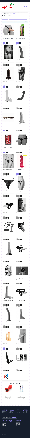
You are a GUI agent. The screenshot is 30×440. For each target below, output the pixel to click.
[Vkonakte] (18, 417)
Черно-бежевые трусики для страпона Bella (20, 191)
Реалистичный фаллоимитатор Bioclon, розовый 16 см (21, 60)
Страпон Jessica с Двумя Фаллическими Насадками (20, 300)
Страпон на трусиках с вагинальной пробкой (20, 147)
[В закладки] (6, 43)
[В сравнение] (7, 43)
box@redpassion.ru (18, 423)
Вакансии (3, 422)
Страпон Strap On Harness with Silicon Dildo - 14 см (7, 147)
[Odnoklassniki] (19, 417)
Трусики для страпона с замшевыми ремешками (7, 169)
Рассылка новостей (11, 426)
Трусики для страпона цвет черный (6, 191)
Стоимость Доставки (4, 425)
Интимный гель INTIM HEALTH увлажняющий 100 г (21, 393)
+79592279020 (18, 422)
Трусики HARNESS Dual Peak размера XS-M (7, 60)
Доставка (3, 424)
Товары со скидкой (4, 434)
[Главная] (2, 13)
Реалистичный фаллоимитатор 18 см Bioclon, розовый (8, 322)
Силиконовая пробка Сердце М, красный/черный (9, 393)
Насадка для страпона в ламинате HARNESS (20, 322)
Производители (3, 433)
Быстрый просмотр (8, 29)
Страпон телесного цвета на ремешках (6, 278)
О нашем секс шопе (4, 423)
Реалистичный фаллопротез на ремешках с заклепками (8, 38)
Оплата (3, 426)
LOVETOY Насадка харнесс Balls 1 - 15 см (20, 169)
